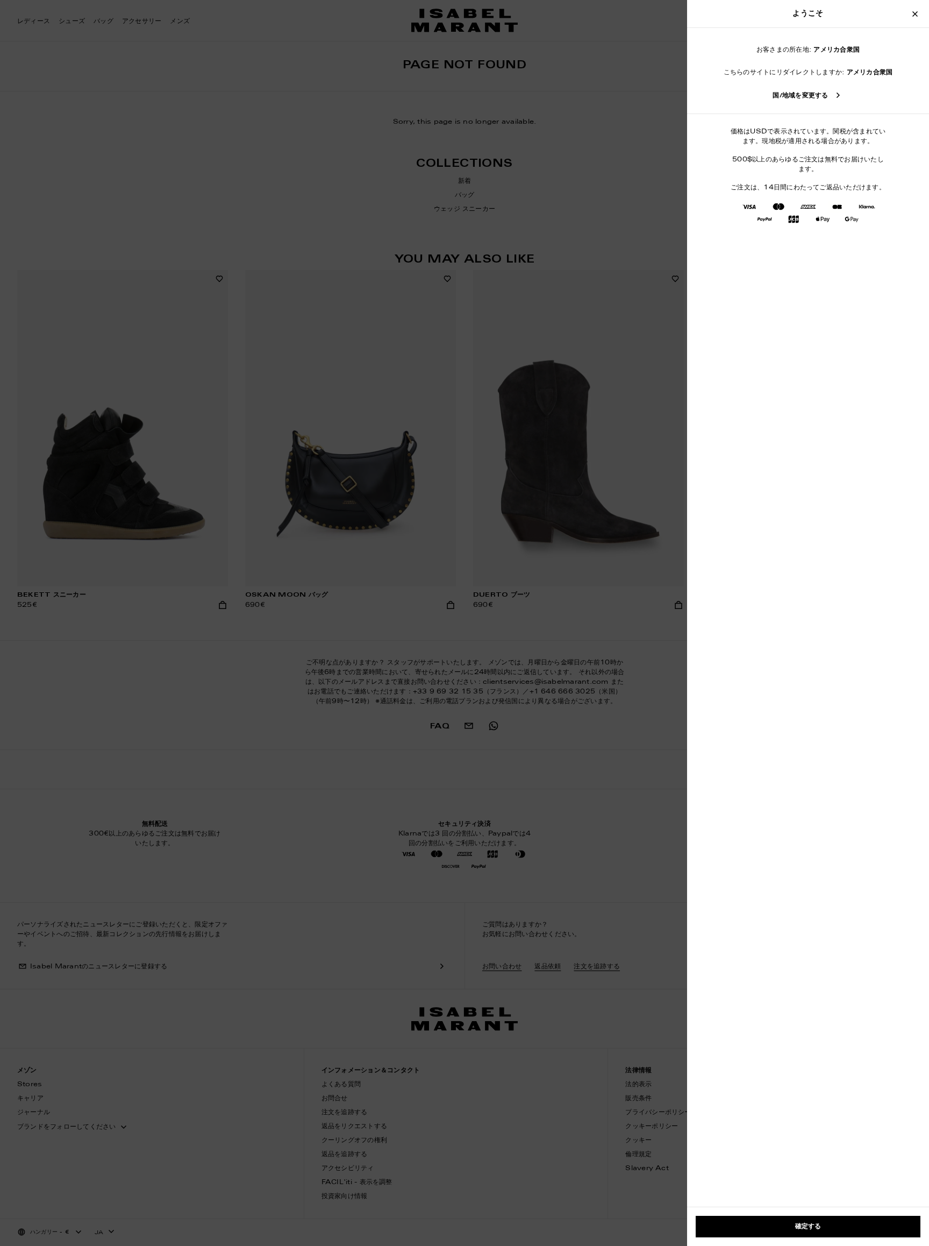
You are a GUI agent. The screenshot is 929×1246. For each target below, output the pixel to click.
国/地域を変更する (800, 96)
